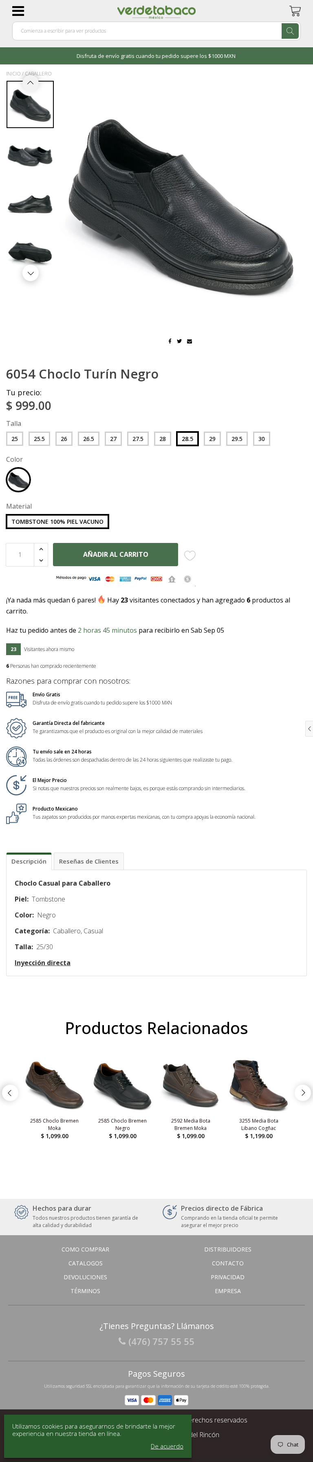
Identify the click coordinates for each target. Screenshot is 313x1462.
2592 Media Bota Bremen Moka (190, 1124)
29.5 (236, 439)
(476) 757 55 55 (161, 1341)
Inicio (13, 73)
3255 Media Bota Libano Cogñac (258, 1124)
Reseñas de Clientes (89, 861)
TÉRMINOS (85, 1291)
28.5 (187, 439)
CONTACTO (228, 1263)
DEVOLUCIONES (85, 1277)
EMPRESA (228, 1291)
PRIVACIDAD (228, 1277)
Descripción (28, 861)
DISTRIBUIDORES (227, 1249)
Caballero (38, 73)
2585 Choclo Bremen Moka (54, 1124)
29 (212, 439)
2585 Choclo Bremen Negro (122, 1124)
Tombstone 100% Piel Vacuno (57, 521)
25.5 (39, 439)
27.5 (137, 439)
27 (113, 439)
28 (162, 439)
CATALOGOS (85, 1263)
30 (261, 439)
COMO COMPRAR (85, 1249)
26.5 (88, 439)
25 (14, 439)
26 (64, 439)
